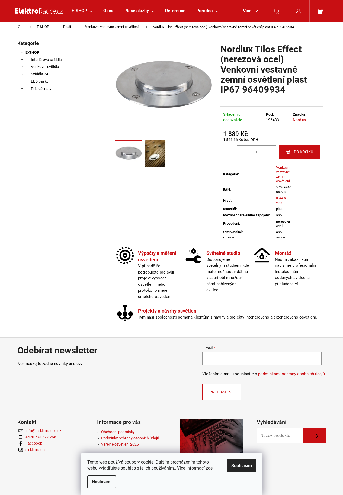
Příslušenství (41, 88)
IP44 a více (281, 200)
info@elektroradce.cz (43, 431)
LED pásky (40, 81)
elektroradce (35, 450)
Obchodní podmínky (118, 432)
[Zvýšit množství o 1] (269, 152)
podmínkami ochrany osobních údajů (291, 373)
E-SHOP (32, 52)
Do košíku (303, 152)
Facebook (33, 443)
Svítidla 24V (41, 74)
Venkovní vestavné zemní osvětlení (283, 174)
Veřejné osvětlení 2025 (120, 444)
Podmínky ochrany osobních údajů (130, 438)
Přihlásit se (221, 392)
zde (209, 468)
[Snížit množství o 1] (243, 152)
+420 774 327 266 (40, 437)
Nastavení (101, 481)
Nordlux (299, 120)
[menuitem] (82, 11)
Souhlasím (241, 465)
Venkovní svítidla (45, 67)
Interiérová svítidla (46, 59)
